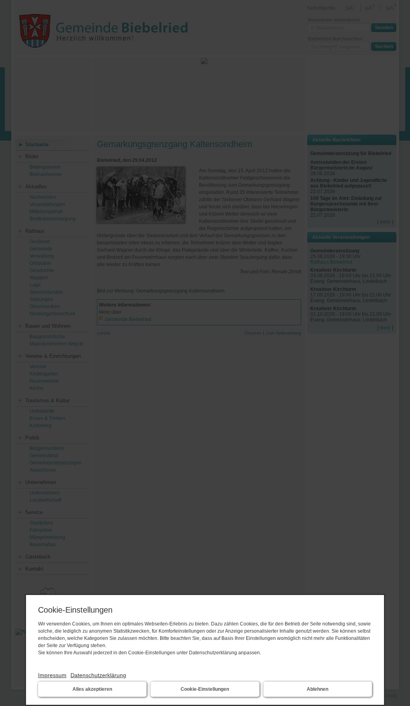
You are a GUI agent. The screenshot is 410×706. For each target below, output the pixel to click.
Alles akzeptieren (92, 689)
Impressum (52, 675)
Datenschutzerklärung (98, 675)
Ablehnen (317, 689)
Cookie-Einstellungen (205, 689)
